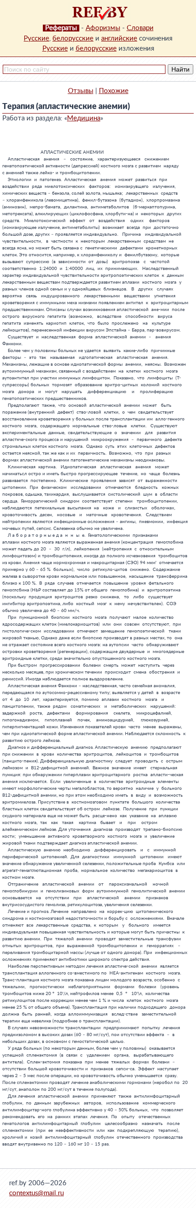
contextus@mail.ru (36, 1193)
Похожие (114, 91)
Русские (36, 38)
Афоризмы (103, 28)
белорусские (72, 38)
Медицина (83, 118)
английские (119, 38)
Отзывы (80, 91)
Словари (140, 28)
